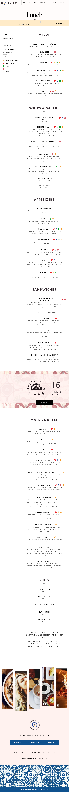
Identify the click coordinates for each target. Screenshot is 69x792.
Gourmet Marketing (43, 789)
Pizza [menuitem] (38, 22)
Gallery (46, 752)
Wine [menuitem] (20, 24)
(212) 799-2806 (64, 2)
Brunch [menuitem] (21, 22)
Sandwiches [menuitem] (7, 45)
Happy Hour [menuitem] (26, 24)
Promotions (36, 752)
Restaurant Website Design (28, 789)
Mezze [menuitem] (5, 35)
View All (44, 403)
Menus (16, 752)
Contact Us (43, 758)
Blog (53, 752)
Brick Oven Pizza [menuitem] (8, 49)
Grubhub (53, 2)
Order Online (43, 2)
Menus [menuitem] (5, 23)
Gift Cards (25, 752)
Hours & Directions (29, 758)
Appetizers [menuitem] (6, 42)
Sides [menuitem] (4, 56)
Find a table (32, 2)
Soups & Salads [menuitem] (8, 38)
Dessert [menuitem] (43, 22)
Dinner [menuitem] (33, 22)
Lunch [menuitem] (11, 23)
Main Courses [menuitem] (7, 52)
